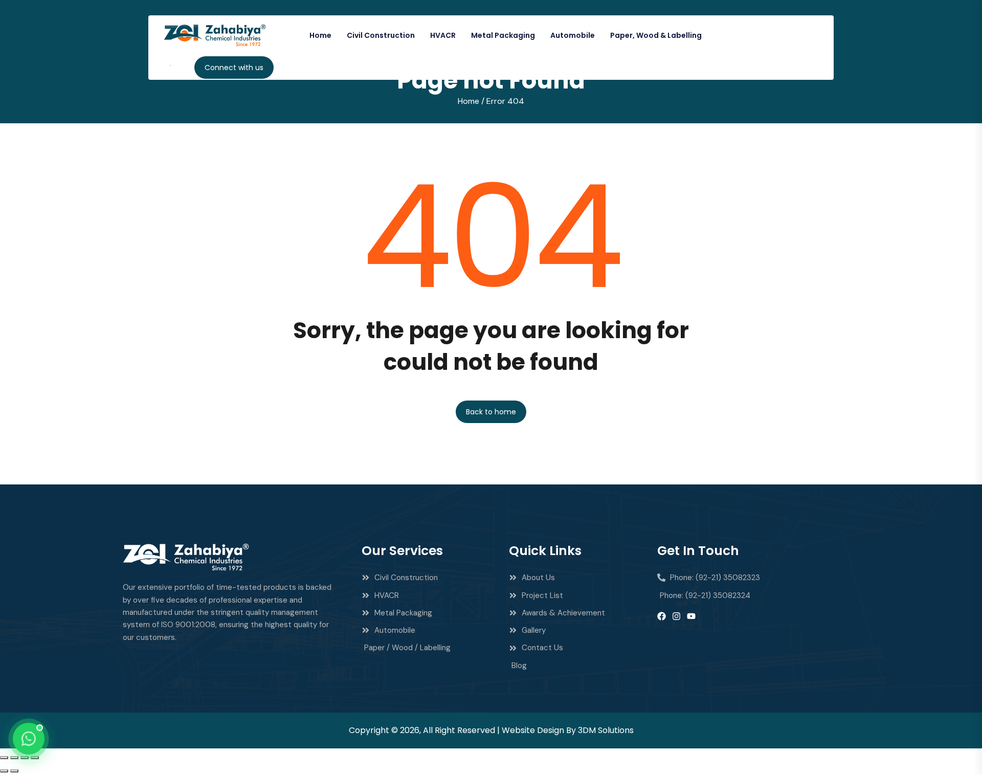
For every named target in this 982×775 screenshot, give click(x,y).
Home (320, 35)
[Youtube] (691, 616)
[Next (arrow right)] (14, 770)
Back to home (491, 412)
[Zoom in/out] (4, 757)
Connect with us (234, 67)
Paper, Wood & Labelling (656, 35)
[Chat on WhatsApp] (28, 739)
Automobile (572, 35)
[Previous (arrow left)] (4, 770)
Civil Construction (381, 35)
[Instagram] (676, 616)
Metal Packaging (503, 35)
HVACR (443, 35)
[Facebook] (661, 616)
